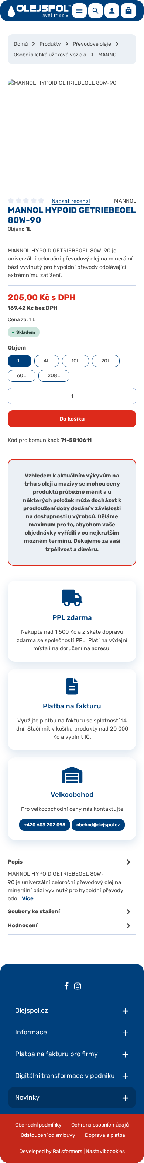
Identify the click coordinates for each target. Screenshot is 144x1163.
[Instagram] (77, 987)
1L (19, 361)
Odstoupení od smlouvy (48, 1135)
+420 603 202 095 (44, 824)
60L (21, 375)
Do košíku (72, 419)
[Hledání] (95, 10)
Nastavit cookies (105, 1151)
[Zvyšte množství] (128, 396)
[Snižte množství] (16, 396)
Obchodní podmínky (38, 1125)
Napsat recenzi (71, 201)
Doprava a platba (105, 1135)
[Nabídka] (79, 10)
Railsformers (67, 1151)
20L (105, 361)
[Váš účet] (111, 10)
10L (75, 361)
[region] (72, 134)
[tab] (70, 879)
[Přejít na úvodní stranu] (39, 10)
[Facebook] (66, 987)
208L (54, 375)
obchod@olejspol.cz (98, 824)
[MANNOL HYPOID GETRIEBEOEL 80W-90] (72, 134)
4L (47, 361)
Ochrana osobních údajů (100, 1125)
